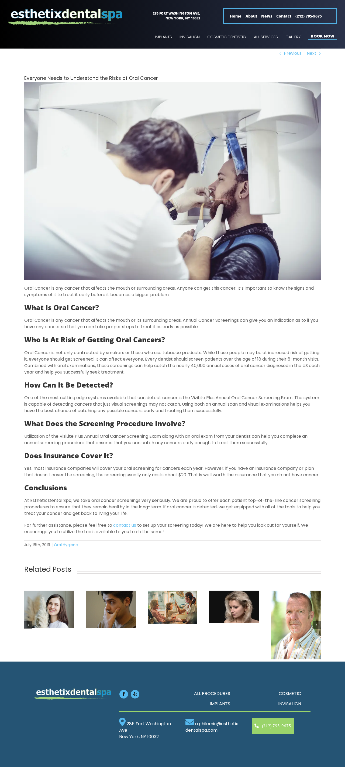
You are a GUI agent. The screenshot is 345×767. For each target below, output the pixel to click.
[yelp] (135, 694)
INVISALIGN (289, 704)
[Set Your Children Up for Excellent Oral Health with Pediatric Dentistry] (173, 594)
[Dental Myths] (111, 594)
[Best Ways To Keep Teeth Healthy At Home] (49, 594)
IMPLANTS (220, 704)
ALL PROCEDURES (212, 693)
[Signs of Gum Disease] (296, 594)
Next (311, 53)
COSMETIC (290, 693)
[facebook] (123, 694)
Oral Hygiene (66, 544)
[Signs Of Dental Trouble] (234, 594)
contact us (124, 525)
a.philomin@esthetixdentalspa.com (211, 727)
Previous (293, 53)
